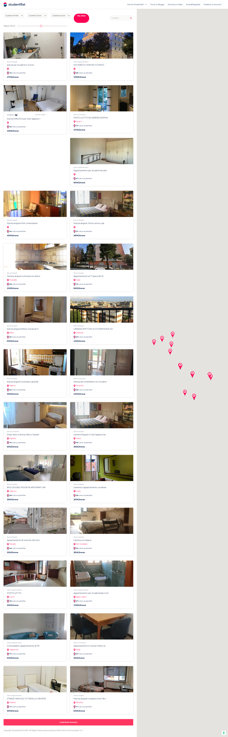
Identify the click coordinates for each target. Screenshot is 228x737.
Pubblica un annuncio (212, 4)
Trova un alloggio (157, 4)
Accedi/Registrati (193, 4)
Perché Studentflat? (135, 4)
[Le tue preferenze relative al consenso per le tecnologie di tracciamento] (224, 733)
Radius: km (9, 26)
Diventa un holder (175, 4)
